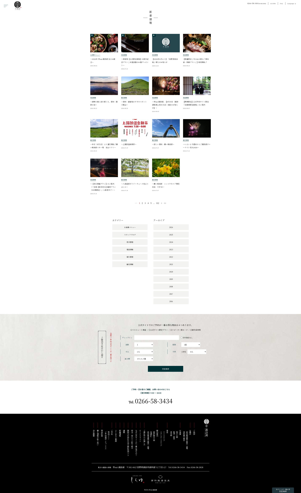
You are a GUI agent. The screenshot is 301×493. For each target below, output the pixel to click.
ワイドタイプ (164, 436)
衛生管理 (130, 257)
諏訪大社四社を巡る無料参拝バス (128, 443)
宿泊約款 (102, 433)
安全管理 (130, 242)
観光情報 (130, 264)
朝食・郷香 (174, 435)
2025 (171, 235)
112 (157, 203)
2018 (171, 286)
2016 (171, 301)
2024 (171, 242)
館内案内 (157, 433)
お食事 (180, 432)
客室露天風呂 (184, 436)
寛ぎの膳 (177, 434)
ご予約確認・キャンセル (106, 440)
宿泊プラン (108, 435)
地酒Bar (151, 434)
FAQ (281, 3)
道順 (124, 431)
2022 (171, 257)
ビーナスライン (140, 436)
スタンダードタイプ (161, 438)
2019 (171, 279)
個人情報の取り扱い (98, 437)
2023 (171, 249)
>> (165, 203)
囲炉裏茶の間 (154, 436)
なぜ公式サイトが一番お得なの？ (136, 443)
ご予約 (112, 432)
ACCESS (273, 3)
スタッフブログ (130, 235)
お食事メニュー (130, 227)
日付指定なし (188, 337)
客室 (167, 431)
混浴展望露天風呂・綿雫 (187, 440)
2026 (171, 227)
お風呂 (190, 432)
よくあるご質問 (116, 436)
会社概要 (94, 433)
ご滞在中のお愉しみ (144, 437)
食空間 (171, 433)
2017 (171, 294)
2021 (171, 264)
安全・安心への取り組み (132, 439)
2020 (171, 272)
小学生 (183, 352)
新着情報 (150, 18)
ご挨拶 (194, 432)
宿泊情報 (130, 249)
